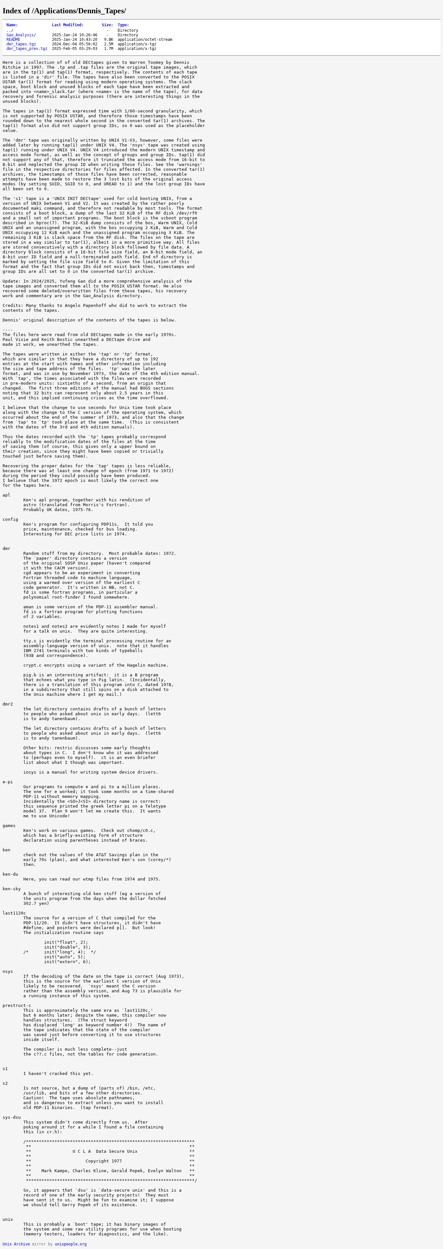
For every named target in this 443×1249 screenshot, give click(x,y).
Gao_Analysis (20, 35)
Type (123, 25)
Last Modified (68, 25)
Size (107, 25)
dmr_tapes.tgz (21, 44)
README (13, 39)
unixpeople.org (71, 1244)
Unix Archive (16, 1244)
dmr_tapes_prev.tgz (26, 48)
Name (12, 25)
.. (8, 30)
